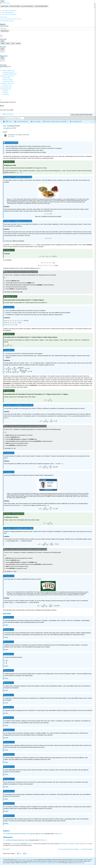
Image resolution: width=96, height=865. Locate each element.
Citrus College (37, 121)
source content (86, 843)
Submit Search (4, 30)
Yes (20, 853)
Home (10, 121)
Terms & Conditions (40, 862)
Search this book (4, 26)
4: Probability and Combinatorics (80, 121)
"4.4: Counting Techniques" (10, 840)
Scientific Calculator (8, 81)
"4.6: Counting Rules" (9, 833)
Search (5, 118)
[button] (5, 92)
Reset (2, 41)
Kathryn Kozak (24, 840)
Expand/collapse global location (92, 121)
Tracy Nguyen (31, 833)
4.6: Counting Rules (14, 843)
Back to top (5, 849)
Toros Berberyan (21, 833)
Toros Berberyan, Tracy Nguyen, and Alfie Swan (70, 843)
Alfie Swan (41, 833)
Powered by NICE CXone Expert (25, 859)
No (26, 853)
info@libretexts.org (79, 862)
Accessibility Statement (51, 862)
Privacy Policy (31, 862)
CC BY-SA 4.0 (58, 833)
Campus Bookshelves (22, 121)
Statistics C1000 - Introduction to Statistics (56, 121)
